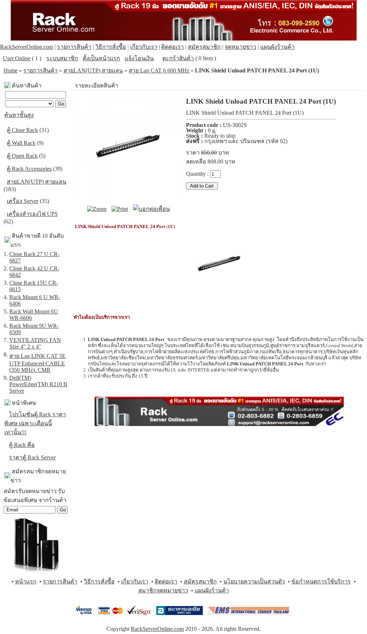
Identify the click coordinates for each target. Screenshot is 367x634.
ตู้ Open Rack (22, 156)
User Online (16, 58)
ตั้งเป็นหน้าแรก (101, 58)
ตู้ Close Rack (22, 130)
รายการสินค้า (74, 47)
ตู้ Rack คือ (22, 445)
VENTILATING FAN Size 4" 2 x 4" (35, 343)
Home (11, 70)
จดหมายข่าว (240, 47)
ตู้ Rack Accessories (29, 169)
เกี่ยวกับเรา (143, 47)
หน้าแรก (26, 581)
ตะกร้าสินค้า (178, 58)
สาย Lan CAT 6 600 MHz (159, 70)
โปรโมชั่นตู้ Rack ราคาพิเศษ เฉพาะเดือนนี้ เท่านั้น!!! (35, 423)
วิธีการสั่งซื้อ (110, 47)
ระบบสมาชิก (62, 58)
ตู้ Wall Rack (21, 143)
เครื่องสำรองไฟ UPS (32, 214)
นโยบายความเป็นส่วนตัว (254, 581)
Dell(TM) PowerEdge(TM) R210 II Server (38, 384)
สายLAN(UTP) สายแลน (93, 70)
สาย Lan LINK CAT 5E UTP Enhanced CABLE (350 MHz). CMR (37, 363)
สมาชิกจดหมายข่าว (163, 590)
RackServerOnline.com (26, 47)
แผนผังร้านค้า (277, 47)
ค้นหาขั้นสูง (19, 115)
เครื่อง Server (22, 201)
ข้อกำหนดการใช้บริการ (321, 581)
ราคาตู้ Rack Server (32, 457)
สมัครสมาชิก (204, 47)
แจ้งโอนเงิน (139, 58)
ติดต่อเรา (172, 47)
